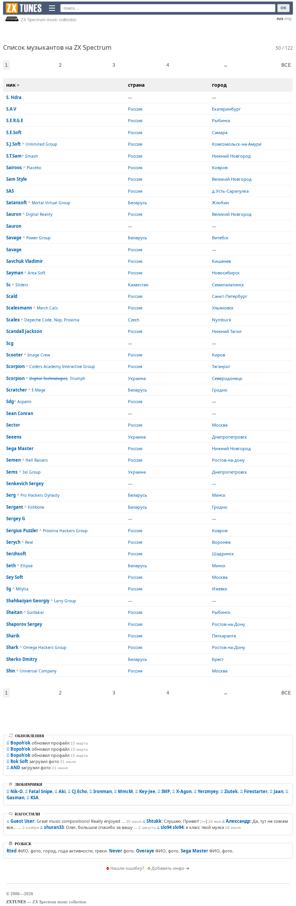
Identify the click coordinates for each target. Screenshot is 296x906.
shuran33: (54, 827)
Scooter (14, 355)
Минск (218, 495)
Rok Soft (19, 761)
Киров (218, 355)
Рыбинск (221, 120)
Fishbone (36, 507)
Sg (8, 589)
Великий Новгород (232, 179)
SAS (10, 191)
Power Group (38, 237)
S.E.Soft (14, 132)
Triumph (77, 378)
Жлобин (220, 202)
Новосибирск (226, 273)
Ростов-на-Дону (228, 624)
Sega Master (20, 448)
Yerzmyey (208, 791)
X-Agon (184, 791)
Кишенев (221, 261)
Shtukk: (154, 821)
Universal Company (38, 671)
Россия (135, 109)
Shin (10, 671)
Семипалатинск (228, 284)
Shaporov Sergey (24, 624)
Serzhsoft (16, 553)
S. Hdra (14, 97)
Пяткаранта (224, 636)
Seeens (14, 437)
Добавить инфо (167, 868)
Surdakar (35, 612)
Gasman (15, 797)
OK (283, 8)
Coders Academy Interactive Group (62, 366)
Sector (13, 425)
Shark (12, 647)
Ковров (219, 167)
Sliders (21, 284)
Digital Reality (39, 214)
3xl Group (31, 472)
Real (29, 542)
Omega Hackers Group (44, 647)
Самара (219, 132)
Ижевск (219, 589)
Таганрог (221, 366)
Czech (134, 320)
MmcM (125, 791)
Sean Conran (19, 413)
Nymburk (221, 320)
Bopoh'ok (20, 743)
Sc (8, 284)
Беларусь (137, 202)
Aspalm (24, 401)
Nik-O (16, 791)
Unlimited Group (41, 144)
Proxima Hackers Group (65, 530)
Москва (219, 425)
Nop (58, 320)
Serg (11, 495)
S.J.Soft (13, 144)
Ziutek (231, 791)
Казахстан (138, 284)
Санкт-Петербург (229, 296)
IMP (165, 791)
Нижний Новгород (231, 156)
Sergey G (15, 518)
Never (115, 851)
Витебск (220, 237)
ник (11, 85)
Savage (14, 237)
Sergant (14, 507)
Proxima (71, 320)
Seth (11, 565)
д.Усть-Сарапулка (230, 191)
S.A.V (11, 109)
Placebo (34, 167)
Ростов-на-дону (228, 460)
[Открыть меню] (52, 8)
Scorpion (15, 366)
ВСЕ (286, 65)
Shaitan (14, 612)
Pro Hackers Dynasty (39, 495)
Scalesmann (19, 308)
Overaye (145, 851)
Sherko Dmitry (21, 659)
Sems (12, 472)
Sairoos (14, 167)
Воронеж (221, 542)
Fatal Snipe (40, 791)
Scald (11, 296)
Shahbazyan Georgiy (27, 600)
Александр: (238, 821)
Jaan (278, 791)
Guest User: (22, 821)
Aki (62, 791)
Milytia (22, 589)
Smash (31, 156)
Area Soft (36, 273)
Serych (13, 542)
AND (15, 767)
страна (136, 85)
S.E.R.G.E (14, 120)
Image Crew (38, 355)
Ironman (102, 791)
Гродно (219, 390)
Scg (9, 343)
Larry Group (65, 600)
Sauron (13, 214)
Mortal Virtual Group (51, 202)
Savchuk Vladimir (24, 261)
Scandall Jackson (24, 331)
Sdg (10, 401)
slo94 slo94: (173, 827)
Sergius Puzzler (22, 530)
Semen (13, 460)
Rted (12, 851)
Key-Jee (147, 791)
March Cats (47, 308)
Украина (137, 378)
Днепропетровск (229, 437)
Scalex (13, 320)
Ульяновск (223, 308)
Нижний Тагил (226, 331)
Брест (218, 659)
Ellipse (26, 565)
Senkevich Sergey (25, 483)
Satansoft (16, 202)
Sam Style (16, 179)
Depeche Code (38, 320)
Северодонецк (227, 378)
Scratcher (16, 390)
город (219, 85)
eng (287, 18)
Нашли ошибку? (127, 868)
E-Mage (38, 390)
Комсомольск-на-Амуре (236, 144)
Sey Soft (14, 577)
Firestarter (255, 791)
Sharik (13, 636)
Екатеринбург (226, 109)
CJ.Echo (79, 791)
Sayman (14, 273)
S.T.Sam (14, 156)
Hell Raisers (36, 460)
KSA (34, 797)
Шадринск (223, 553)
